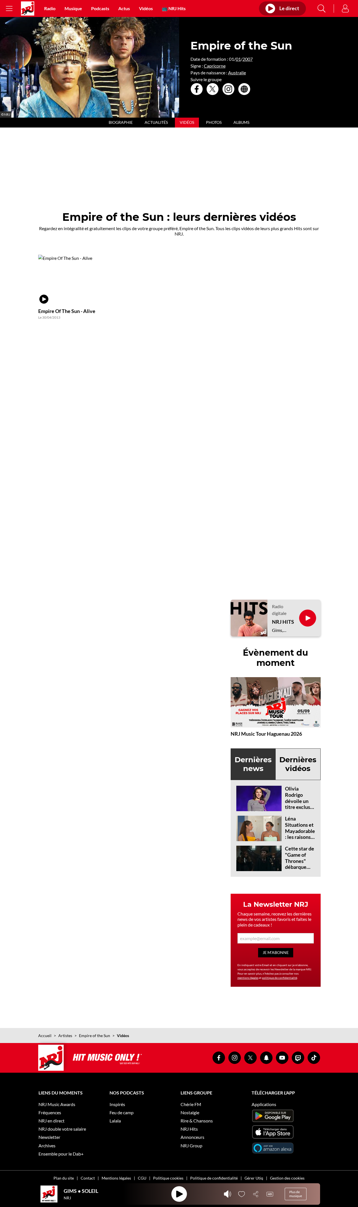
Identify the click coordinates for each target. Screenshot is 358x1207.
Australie (237, 72)
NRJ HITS (283, 622)
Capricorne (215, 65)
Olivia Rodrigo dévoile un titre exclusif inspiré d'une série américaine (299, 806)
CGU (142, 1178)
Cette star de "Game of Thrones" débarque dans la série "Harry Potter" (299, 866)
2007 (248, 59)
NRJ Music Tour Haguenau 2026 (266, 734)
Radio (49, 8)
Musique (73, 8)
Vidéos (146, 8)
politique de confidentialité (279, 977)
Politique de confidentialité (214, 1178)
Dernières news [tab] (253, 764)
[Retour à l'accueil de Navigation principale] (27, 8)
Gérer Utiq (254, 1178)
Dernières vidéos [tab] (297, 764)
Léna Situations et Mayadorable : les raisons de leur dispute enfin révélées (300, 836)
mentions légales (247, 977)
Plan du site (63, 1178)
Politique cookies (168, 1178)
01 (238, 59)
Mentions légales (116, 1178)
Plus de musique (295, 1194)
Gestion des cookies (287, 1178)
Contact (88, 1178)
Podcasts (100, 8)
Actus (124, 8)
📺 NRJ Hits (174, 8)
